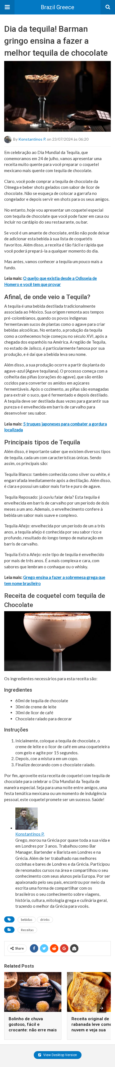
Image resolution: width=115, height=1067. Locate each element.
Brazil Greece (57, 7)
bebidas (26, 919)
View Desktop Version (59, 1055)
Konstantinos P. (32, 139)
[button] (7, 7)
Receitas (27, 930)
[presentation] (101, 1008)
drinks (45, 919)
